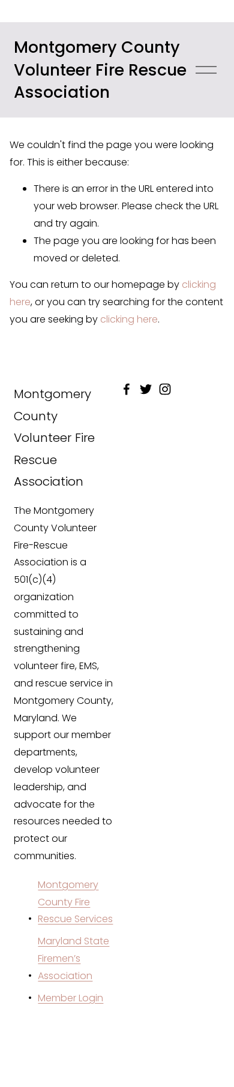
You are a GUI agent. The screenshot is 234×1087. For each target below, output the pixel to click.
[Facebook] (127, 389)
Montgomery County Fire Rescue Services (75, 902)
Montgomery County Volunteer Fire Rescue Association (100, 69)
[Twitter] (146, 389)
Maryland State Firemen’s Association (73, 958)
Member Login (70, 998)
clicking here (129, 319)
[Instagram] (165, 389)
